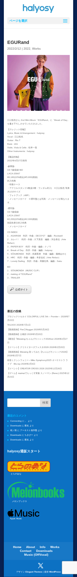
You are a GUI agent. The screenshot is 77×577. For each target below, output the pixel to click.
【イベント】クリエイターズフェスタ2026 (28, 347)
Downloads (15, 425)
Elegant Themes (33, 572)
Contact (25, 550)
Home (17, 547)
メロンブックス (19, 501)
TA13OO (11, 325)
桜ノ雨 (13, 430)
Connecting (16, 421)
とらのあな (16, 474)
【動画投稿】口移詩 (17, 334)
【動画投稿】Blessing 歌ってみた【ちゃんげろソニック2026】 (37, 352)
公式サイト (21, 289)
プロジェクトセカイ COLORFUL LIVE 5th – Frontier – (33, 316)
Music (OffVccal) (36, 554)
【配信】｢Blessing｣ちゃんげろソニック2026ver (30, 339)
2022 (27, 48)
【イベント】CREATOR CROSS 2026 (25, 368)
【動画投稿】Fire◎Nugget (20, 329)
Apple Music (16, 518)
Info (43, 547)
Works (36, 48)
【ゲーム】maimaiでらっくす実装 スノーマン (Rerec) (33, 373)
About (30, 547)
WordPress (55, 572)
